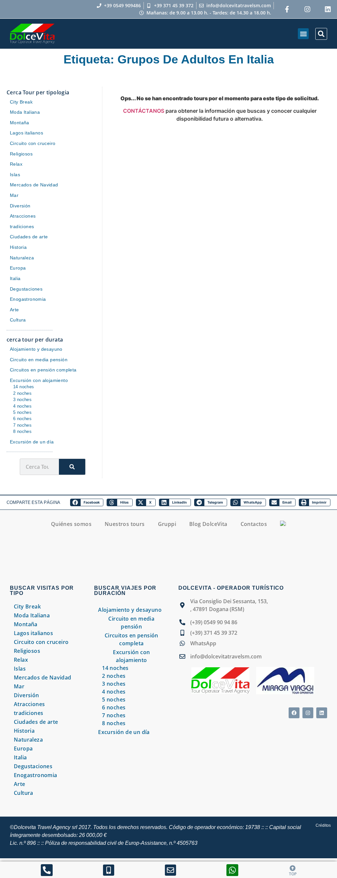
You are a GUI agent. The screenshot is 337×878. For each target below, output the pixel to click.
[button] (303, 33)
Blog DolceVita (208, 524)
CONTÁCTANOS (144, 110)
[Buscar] (72, 467)
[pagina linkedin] (328, 9)
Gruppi (167, 524)
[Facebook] (294, 712)
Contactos (254, 524)
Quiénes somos (71, 524)
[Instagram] (307, 9)
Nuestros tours (125, 524)
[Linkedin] (321, 712)
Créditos (323, 825)
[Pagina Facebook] (287, 9)
